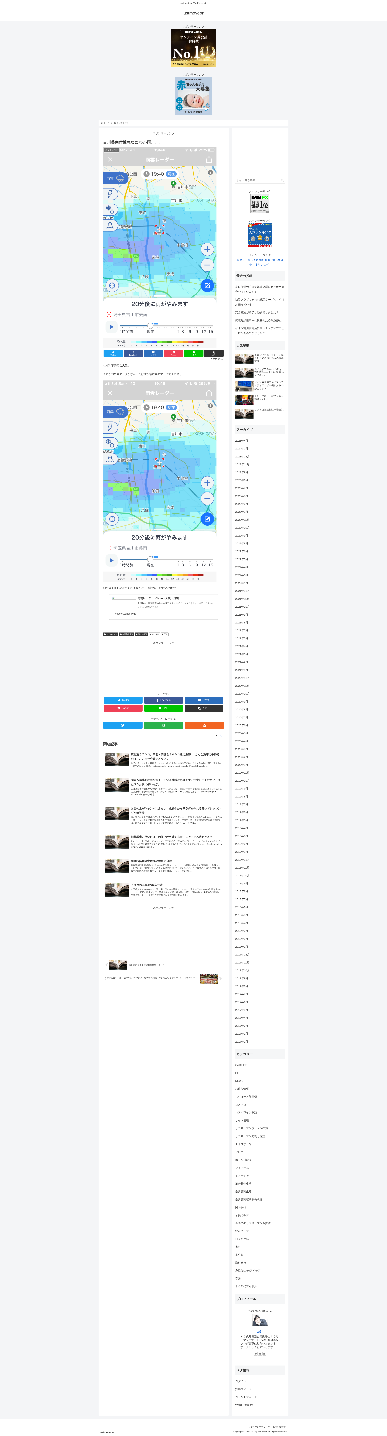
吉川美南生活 (127, 634)
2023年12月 (242, 456)
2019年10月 (242, 780)
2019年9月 (241, 788)
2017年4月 (241, 1017)
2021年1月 (241, 669)
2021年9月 (241, 614)
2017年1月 (241, 1041)
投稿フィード (243, 1389)
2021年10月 (242, 606)
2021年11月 (242, 598)
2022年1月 (241, 583)
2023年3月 (241, 496)
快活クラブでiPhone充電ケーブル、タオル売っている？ (260, 302)
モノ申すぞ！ (111, 634)
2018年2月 (241, 938)
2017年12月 (242, 954)
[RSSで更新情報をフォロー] (204, 725)
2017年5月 (241, 1009)
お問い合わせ (279, 1426)
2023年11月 (242, 464)
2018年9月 (241, 883)
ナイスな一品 (243, 1144)
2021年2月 (241, 662)
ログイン (240, 1381)
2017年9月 (241, 978)
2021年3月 (241, 654)
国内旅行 (240, 1207)
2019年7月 (241, 804)
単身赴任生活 (243, 1183)
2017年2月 (241, 1033)
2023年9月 (241, 472)
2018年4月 (241, 923)
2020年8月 (241, 709)
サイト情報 (242, 1120)
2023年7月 (241, 488)
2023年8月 (241, 480)
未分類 (239, 1254)
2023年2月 (241, 503)
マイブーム (242, 1167)
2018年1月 (241, 946)
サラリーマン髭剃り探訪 (250, 1136)
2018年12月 (242, 859)
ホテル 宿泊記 (243, 1159)
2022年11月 (242, 519)
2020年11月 (242, 685)
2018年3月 (241, 930)
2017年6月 (241, 1002)
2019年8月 (241, 796)
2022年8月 (241, 543)
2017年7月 (241, 994)
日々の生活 (142, 634)
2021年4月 (241, 646)
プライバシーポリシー (259, 1426)
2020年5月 (241, 733)
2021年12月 (242, 590)
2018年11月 (242, 867)
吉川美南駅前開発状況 (248, 1199)
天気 (166, 634)
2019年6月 (241, 812)
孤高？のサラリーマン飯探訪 (253, 1223)
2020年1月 (241, 764)
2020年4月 (241, 741)
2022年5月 (241, 559)
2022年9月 (241, 535)
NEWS (239, 1080)
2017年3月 (241, 1025)
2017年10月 (242, 970)
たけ (260, 1331)
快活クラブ (242, 1231)
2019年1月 (241, 851)
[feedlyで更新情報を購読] (163, 725)
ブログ (239, 1151)
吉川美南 (155, 634)
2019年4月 (241, 828)
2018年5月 (241, 915)
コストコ (240, 1104)
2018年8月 (241, 891)
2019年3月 (241, 836)
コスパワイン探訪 (246, 1112)
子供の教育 (242, 1215)
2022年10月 (242, 527)
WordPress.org (244, 1404)
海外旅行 (240, 1262)
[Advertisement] (163, 666)
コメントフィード (246, 1397)
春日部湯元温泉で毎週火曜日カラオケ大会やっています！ (259, 289)
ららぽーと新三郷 (246, 1096)
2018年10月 (242, 875)
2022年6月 (241, 551)
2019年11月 (242, 772)
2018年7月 (241, 899)
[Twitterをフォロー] (123, 725)
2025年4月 (241, 440)
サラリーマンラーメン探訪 (251, 1128)
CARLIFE (241, 1065)
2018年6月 (241, 907)
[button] (282, 180)
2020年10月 (242, 693)
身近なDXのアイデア (248, 1270)
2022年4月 (241, 567)
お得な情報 (242, 1088)
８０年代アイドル (246, 1286)
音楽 (238, 1278)
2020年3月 (241, 749)
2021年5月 (241, 638)
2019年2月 (241, 843)
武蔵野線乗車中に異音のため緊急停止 (258, 320)
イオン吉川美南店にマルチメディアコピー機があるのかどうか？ (259, 331)
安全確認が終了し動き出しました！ (257, 312)
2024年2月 (241, 448)
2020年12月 (242, 677)
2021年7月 (241, 630)
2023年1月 (241, 511)
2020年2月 (241, 757)
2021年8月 (241, 622)
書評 (238, 1246)
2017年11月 (242, 962)
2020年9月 (241, 701)
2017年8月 (241, 986)
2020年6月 (241, 725)
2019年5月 (241, 820)
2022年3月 (241, 575)
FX (237, 1073)
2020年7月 (241, 717)
